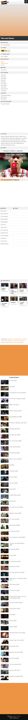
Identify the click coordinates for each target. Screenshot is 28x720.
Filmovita (9, 716)
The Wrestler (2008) (14, 549)
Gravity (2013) (12, 489)
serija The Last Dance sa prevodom (14, 342)
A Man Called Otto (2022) (14, 292)
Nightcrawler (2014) (14, 404)
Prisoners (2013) (13, 477)
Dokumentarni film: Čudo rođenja (17, 632)
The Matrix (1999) (13, 471)
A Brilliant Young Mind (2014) (16, 676)
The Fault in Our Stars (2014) (16, 507)
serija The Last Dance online (14, 339)
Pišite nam (15, 718)
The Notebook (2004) (14, 453)
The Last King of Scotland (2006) (17, 537)
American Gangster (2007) (15, 410)
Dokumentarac (4, 63)
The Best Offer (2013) (14, 670)
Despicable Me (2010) (14, 429)
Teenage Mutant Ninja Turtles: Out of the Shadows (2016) (17, 597)
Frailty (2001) (12, 614)
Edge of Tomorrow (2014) (15, 459)
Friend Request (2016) (14, 608)
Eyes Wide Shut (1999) (14, 435)
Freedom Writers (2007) (15, 495)
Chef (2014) (12, 386)
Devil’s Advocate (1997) (14, 447)
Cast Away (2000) (13, 483)
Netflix (2, 45)
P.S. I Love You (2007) (14, 519)
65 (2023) (13, 302)
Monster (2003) (13, 620)
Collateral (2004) (13, 626)
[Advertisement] (14, 21)
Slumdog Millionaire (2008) (15, 417)
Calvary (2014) (12, 555)
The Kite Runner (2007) (14, 561)
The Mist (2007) (13, 380)
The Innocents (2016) (14, 590)
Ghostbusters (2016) (14, 566)
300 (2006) (11, 465)
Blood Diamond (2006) (14, 525)
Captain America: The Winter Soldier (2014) (18, 579)
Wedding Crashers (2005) (15, 513)
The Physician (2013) (14, 531)
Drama (2, 61)
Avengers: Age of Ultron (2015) (16, 640)
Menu (26, 1)
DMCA (11, 718)
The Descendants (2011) (15, 664)
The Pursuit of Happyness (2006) (17, 398)
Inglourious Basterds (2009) (16, 652)
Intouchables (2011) (14, 646)
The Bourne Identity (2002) (15, 602)
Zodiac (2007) (12, 501)
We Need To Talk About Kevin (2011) (18, 423)
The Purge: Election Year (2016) (16, 572)
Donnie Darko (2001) (14, 658)
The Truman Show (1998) (15, 441)
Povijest (3, 65)
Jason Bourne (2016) (14, 584)
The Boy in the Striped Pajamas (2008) (16, 544)
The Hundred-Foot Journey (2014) (17, 392)
